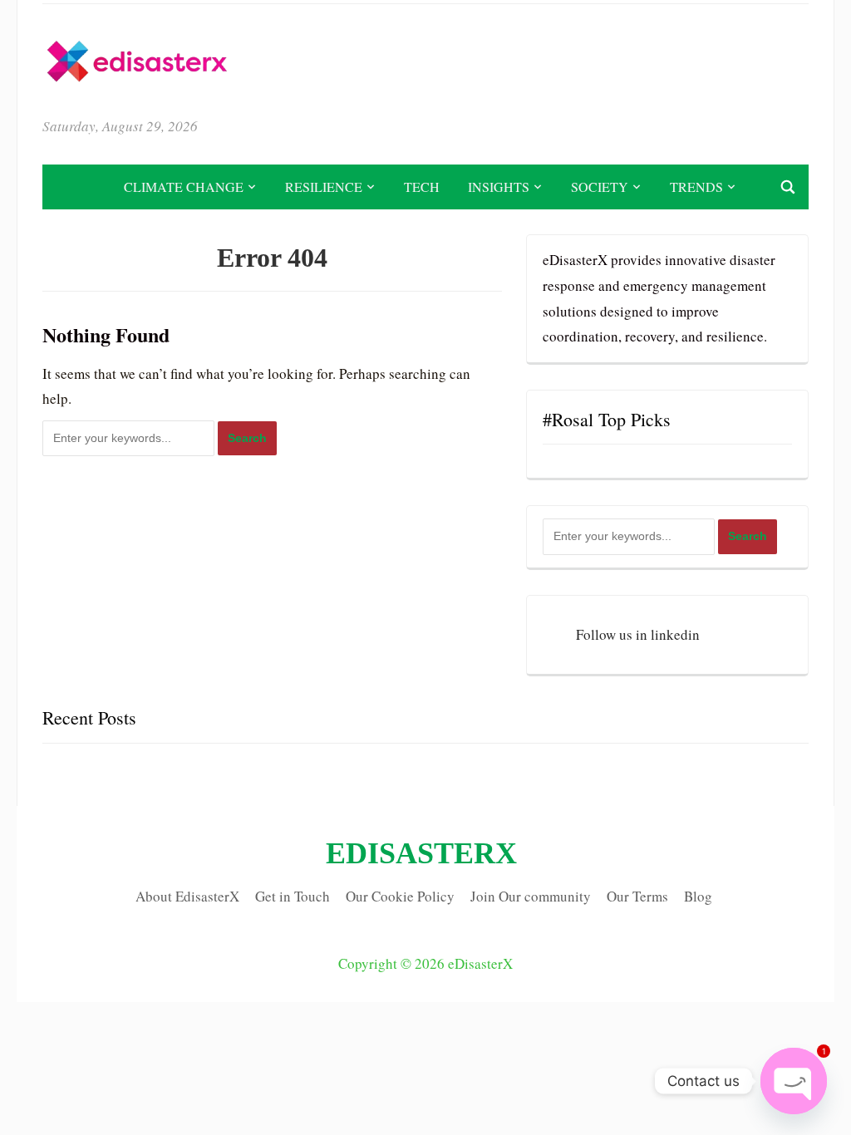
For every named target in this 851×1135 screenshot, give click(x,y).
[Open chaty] (793, 1081)
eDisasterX (421, 853)
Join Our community (530, 896)
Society (599, 186)
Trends (696, 186)
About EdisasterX (187, 896)
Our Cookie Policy (400, 896)
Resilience (323, 186)
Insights (498, 186)
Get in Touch (292, 896)
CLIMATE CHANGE (183, 186)
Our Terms (637, 896)
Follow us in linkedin (638, 634)
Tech (422, 186)
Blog (698, 896)
